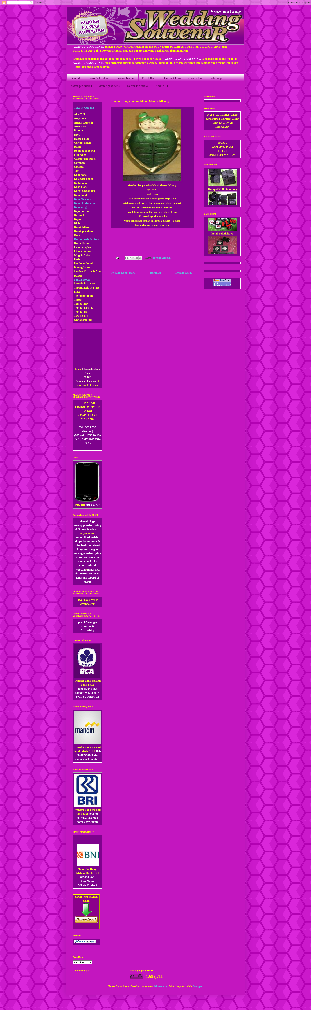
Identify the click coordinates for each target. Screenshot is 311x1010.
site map (216, 78)
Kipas (77, 219)
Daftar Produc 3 (137, 86)
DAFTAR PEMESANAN (222, 114)
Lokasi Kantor (125, 78)
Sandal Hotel (82, 279)
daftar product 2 (109, 86)
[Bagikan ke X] (133, 258)
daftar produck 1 (81, 86)
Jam (76, 170)
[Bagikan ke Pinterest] (140, 258)
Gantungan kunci (84, 158)
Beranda (76, 78)
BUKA (222, 142)
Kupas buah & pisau (86, 239)
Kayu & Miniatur (84, 203)
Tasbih (78, 299)
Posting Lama (183, 272)
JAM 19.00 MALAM (222, 154)
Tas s (77, 295)
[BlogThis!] (130, 258)
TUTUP (222, 150)
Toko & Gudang (98, 78)
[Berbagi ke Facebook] (137, 258)
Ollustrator (160, 986)
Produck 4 (161, 86)
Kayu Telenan (82, 198)
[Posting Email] (117, 257)
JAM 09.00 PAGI (222, 146)
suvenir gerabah (162, 257)
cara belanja (196, 78)
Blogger (197, 986)
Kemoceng (80, 207)
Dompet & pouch (84, 150)
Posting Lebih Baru (123, 272)
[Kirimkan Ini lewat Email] (126, 258)
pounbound (87, 295)
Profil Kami (149, 78)
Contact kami (173, 78)
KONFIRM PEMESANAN (222, 118)
